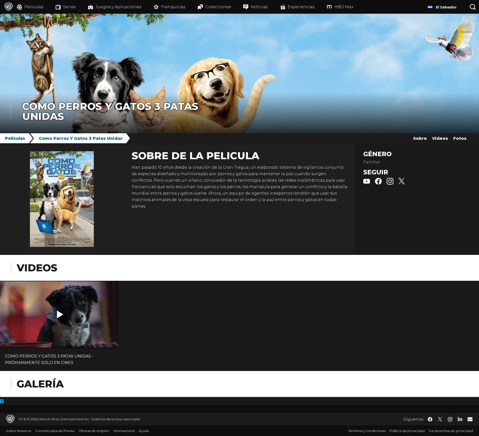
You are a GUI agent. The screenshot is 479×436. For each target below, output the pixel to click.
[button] (60, 314)
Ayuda (144, 431)
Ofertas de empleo (94, 431)
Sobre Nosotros (18, 431)
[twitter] (401, 183)
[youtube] (366, 183)
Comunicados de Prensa (55, 431)
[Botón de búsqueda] (473, 7)
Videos (440, 138)
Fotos (460, 138)
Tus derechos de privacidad (451, 431)
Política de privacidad (407, 431)
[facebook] (378, 183)
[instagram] (390, 183)
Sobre (420, 138)
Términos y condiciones (366, 431)
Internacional (124, 431)
